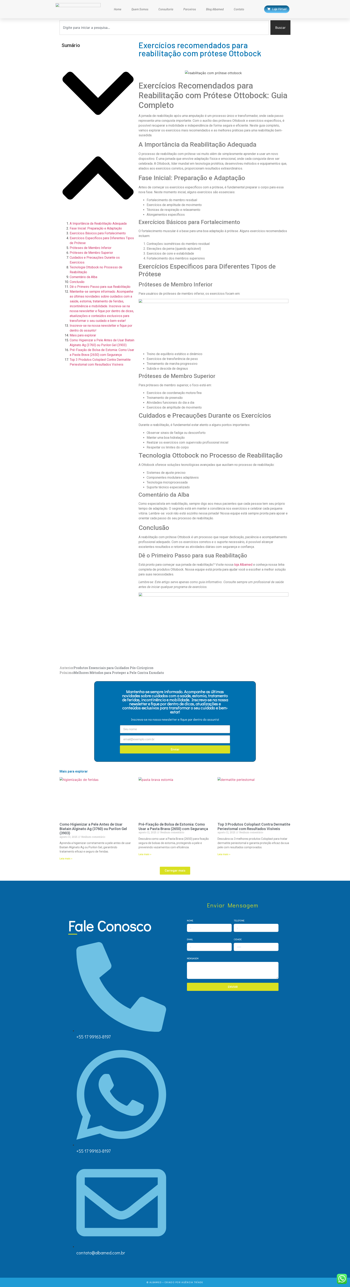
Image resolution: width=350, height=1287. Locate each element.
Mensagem (192, 958)
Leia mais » (66, 858)
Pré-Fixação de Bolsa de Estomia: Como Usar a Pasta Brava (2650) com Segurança (173, 826)
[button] (98, 94)
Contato (239, 9)
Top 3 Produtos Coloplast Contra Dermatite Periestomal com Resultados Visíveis (254, 826)
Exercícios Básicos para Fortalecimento (98, 233)
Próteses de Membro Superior (91, 253)
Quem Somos (139, 9)
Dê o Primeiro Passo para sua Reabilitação (100, 287)
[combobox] (164, 27)
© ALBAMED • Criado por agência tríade (175, 1282)
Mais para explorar (83, 335)
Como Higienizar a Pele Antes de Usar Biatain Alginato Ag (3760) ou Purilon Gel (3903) (93, 828)
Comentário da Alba (83, 277)
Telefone (239, 920)
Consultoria (165, 9)
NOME (190, 920)
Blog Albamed (215, 9)
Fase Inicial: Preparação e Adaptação (96, 228)
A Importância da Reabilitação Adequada (98, 223)
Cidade (238, 939)
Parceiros (189, 9)
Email (190, 939)
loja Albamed (243, 565)
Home (117, 9)
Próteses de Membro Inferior (90, 248)
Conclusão (77, 282)
